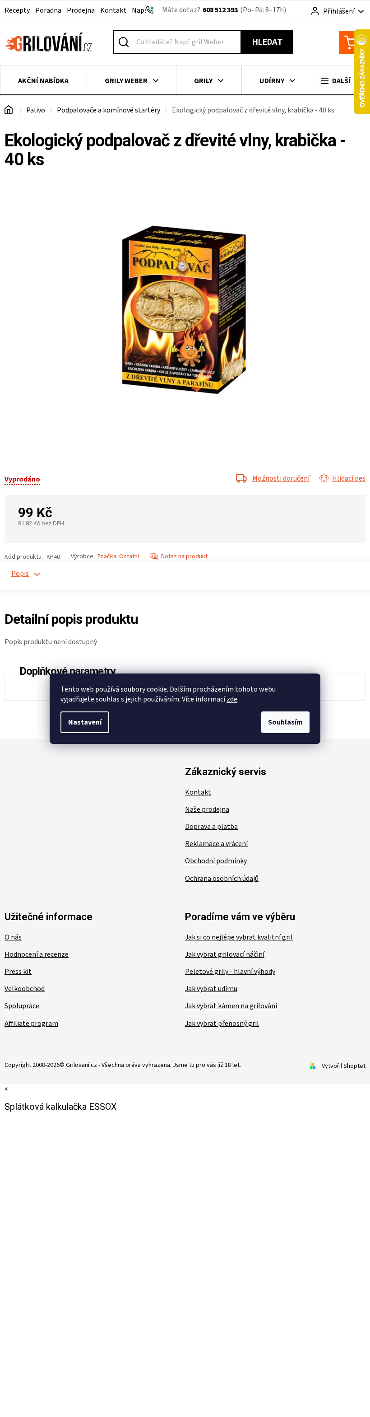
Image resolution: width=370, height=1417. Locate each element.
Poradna (48, 10)
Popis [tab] (16, 574)
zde (232, 699)
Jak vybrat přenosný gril (222, 1024)
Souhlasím (285, 722)
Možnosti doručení (281, 478)
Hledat (267, 42)
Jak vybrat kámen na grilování (231, 1006)
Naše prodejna (207, 809)
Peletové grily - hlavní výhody (230, 972)
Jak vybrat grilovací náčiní (224, 954)
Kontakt (113, 10)
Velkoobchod (25, 989)
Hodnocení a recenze (37, 954)
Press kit (18, 972)
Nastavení (85, 722)
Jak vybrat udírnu (211, 989)
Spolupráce (22, 1006)
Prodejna (81, 10)
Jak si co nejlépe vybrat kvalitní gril (239, 937)
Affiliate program (31, 1024)
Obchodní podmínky (216, 861)
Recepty (17, 10)
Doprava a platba (211, 827)
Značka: (118, 556)
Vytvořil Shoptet (343, 1066)
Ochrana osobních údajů (222, 879)
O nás (13, 937)
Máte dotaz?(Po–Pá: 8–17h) (224, 10)
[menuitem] (43, 81)
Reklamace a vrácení (216, 844)
